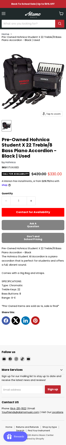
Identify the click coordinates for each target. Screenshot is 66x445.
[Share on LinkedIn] (25, 320)
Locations (57, 412)
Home (5, 34)
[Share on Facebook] (6, 320)
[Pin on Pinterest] (35, 320)
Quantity (7, 193)
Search (20, 430)
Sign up (53, 389)
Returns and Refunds (27, 427)
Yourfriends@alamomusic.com (20, 412)
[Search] (59, 24)
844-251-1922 (18, 408)
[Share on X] (16, 320)
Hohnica (10, 162)
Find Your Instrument (39, 430)
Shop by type (49, 427)
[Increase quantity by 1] (31, 200)
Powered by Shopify (33, 438)
